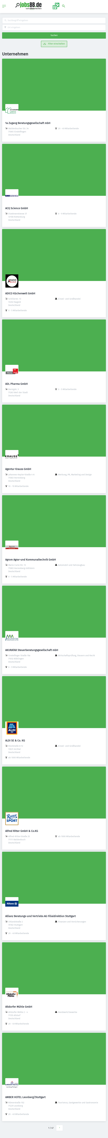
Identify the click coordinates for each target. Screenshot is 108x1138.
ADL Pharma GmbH (16, 383)
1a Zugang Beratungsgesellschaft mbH (27, 123)
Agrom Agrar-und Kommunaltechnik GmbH (30, 559)
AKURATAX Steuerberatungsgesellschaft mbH (31, 650)
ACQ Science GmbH (16, 208)
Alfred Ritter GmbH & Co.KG (21, 831)
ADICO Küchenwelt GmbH (20, 293)
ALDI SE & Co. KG (15, 740)
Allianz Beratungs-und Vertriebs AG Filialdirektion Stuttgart (40, 916)
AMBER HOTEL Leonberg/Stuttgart (25, 1097)
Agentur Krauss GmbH (18, 469)
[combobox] (54, 20)
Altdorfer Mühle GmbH (18, 1006)
